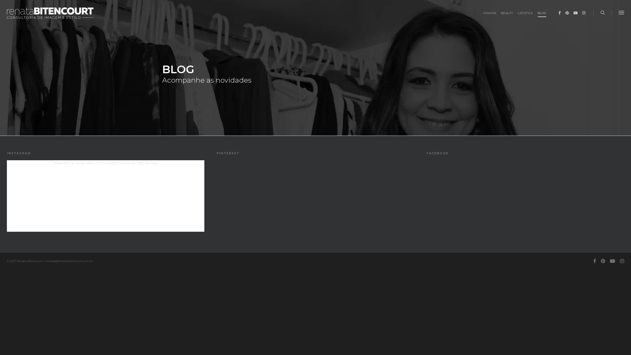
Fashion (489, 13)
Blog (542, 13)
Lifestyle (525, 13)
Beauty (507, 13)
